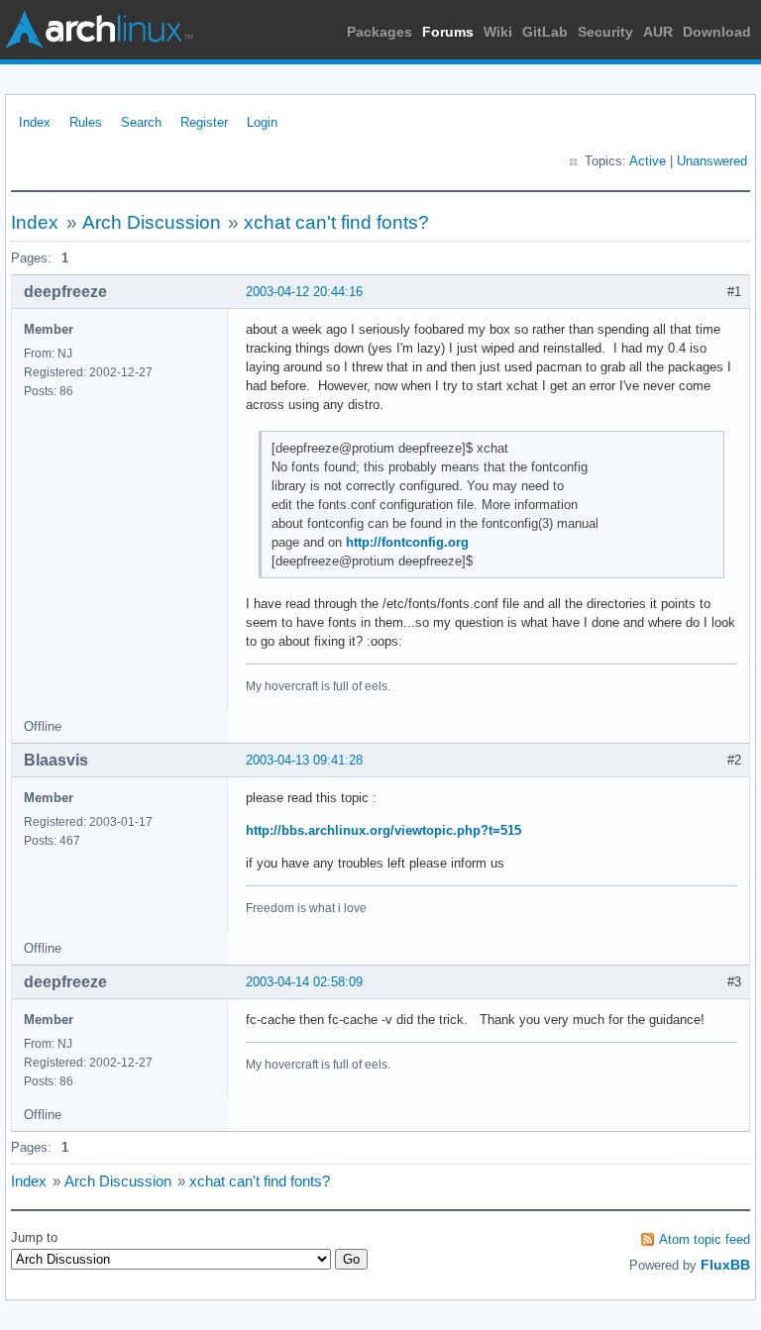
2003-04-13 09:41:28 (304, 760)
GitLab (545, 32)
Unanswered (712, 160)
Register (204, 122)
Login (262, 122)
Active (647, 160)
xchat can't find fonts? (336, 222)
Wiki (498, 32)
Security (605, 32)
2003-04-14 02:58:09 (304, 981)
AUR (658, 32)
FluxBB (725, 1265)
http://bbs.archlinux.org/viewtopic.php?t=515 (383, 830)
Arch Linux (99, 30)
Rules (85, 122)
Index (35, 122)
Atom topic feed (704, 1239)
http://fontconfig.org (407, 542)
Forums (448, 32)
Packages (379, 32)
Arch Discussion (151, 222)
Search (141, 122)
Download (717, 32)
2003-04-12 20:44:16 (304, 291)
